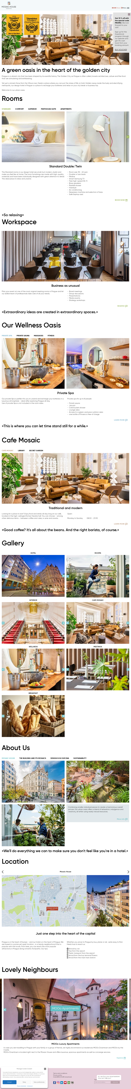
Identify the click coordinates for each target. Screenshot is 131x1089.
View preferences (39, 1082)
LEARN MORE (119, 420)
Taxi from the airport (77, 951)
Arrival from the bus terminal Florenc (83, 955)
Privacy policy (57, 1075)
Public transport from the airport (82, 953)
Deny (24, 1082)
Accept (9, 1082)
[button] (45, 1069)
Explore (120, 1058)
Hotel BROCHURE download (62, 1077)
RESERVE (121, 306)
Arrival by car (74, 949)
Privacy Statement (21, 1086)
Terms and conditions (60, 1073)
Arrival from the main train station (82, 958)
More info (121, 819)
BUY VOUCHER (121, 50)
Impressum (30, 1086)
